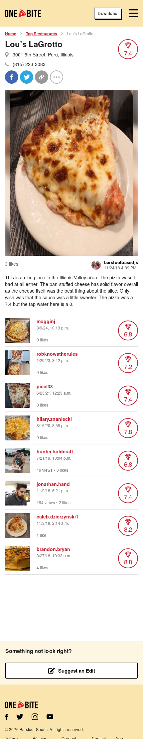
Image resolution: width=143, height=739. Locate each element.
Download (107, 13)
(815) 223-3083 (29, 64)
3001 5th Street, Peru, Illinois (43, 54)
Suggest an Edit (76, 670)
